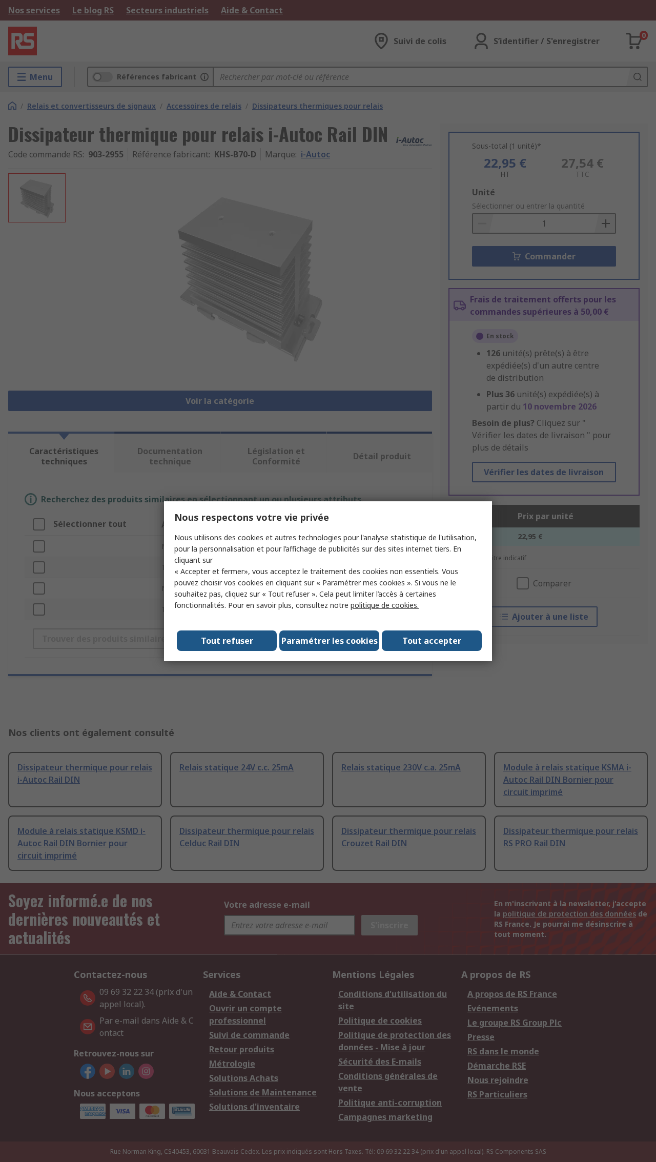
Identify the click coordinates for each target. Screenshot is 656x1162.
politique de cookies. (385, 605)
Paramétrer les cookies (329, 640)
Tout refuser (227, 640)
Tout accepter (431, 640)
